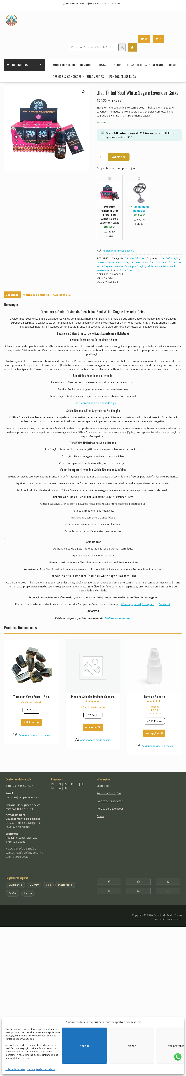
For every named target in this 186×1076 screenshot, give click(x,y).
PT (52, 784)
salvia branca (154, 266)
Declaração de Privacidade (41, 1069)
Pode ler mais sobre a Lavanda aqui (95, 403)
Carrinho (87, 65)
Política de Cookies (15, 1069)
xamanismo (103, 270)
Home (172, 65)
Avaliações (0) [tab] (62, 294)
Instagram (148, 604)
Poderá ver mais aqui (118, 618)
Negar (132, 1046)
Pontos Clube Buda (122, 76)
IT (77, 784)
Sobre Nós (103, 785)
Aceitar (84, 1046)
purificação (138, 266)
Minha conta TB (64, 65)
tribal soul (169, 266)
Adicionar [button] (30, 722)
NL (53, 788)
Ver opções (152, 733)
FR (71, 784)
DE (82, 784)
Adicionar (118, 157)
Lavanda (102, 262)
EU (65, 788)
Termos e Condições (109, 793)
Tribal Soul (126, 270)
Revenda (158, 65)
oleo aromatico (139, 262)
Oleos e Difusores (135, 258)
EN (59, 784)
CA (59, 788)
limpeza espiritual (118, 262)
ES (65, 784)
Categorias (20, 65)
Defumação (172, 258)
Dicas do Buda (137, 65)
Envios (100, 816)
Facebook (164, 604)
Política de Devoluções (110, 808)
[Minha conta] (132, 47)
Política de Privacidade (110, 801)
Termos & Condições (67, 76)
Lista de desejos (110, 65)
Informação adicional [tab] (36, 294)
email (137, 604)
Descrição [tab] (12, 294)
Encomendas (95, 76)
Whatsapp (127, 604)
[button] (83, 92)
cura (161, 258)
